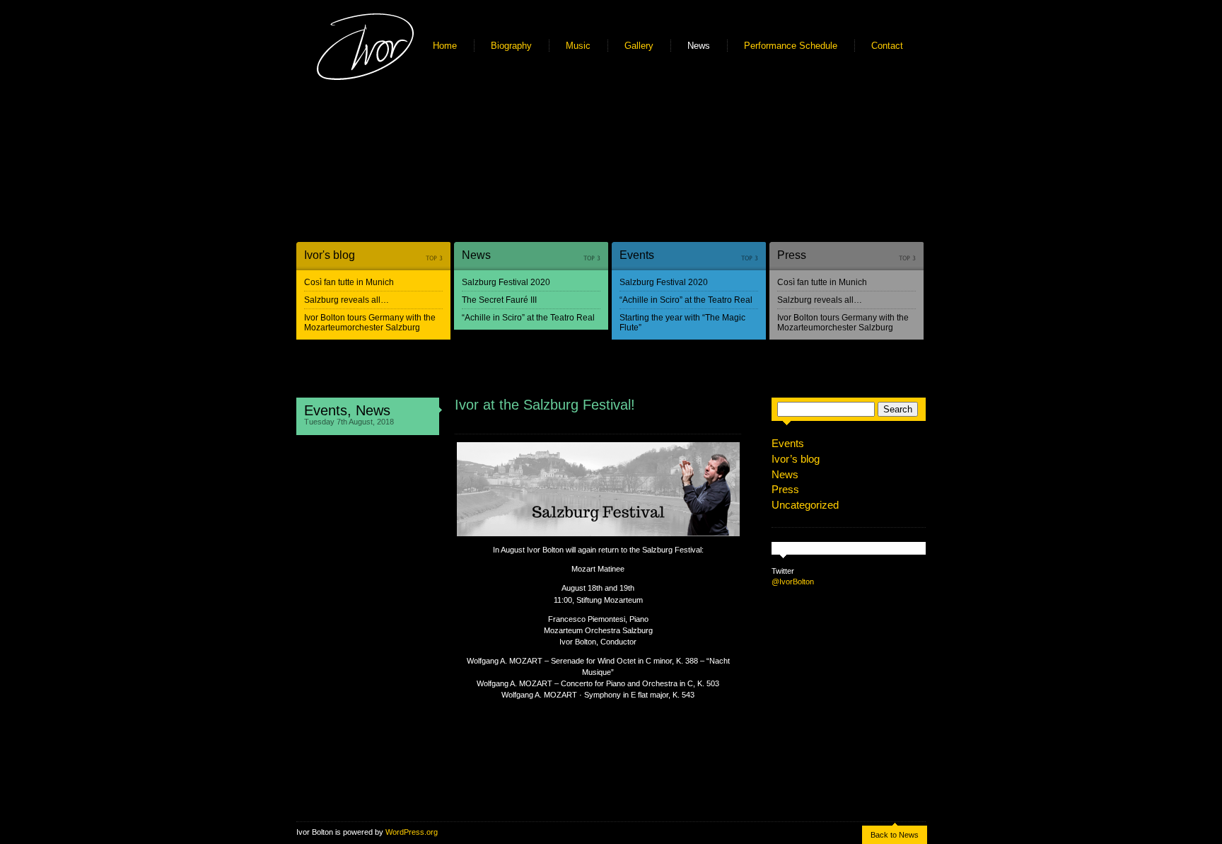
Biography (511, 45)
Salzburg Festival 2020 (506, 282)
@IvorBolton (793, 581)
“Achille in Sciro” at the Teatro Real (528, 318)
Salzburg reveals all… (346, 300)
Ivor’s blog (796, 459)
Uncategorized (805, 505)
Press (791, 255)
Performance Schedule (790, 45)
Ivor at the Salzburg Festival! (545, 404)
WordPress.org (411, 832)
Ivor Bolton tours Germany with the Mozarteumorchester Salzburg (370, 323)
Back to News (895, 835)
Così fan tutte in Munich (349, 282)
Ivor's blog (329, 255)
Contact (887, 45)
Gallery (638, 45)
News (698, 45)
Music (578, 45)
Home (445, 45)
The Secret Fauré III (499, 300)
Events (636, 255)
